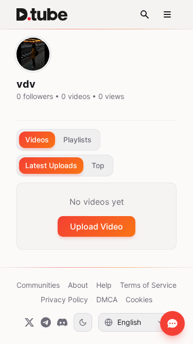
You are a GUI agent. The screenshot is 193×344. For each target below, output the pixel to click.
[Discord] (62, 322)
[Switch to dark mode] (83, 322)
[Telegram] (46, 322)
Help (104, 285)
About (78, 285)
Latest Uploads (51, 165)
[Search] (144, 14)
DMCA (106, 299)
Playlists (77, 139)
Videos (37, 139)
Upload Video (96, 226)
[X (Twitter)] (29, 322)
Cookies (139, 299)
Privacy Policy (64, 299)
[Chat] (172, 323)
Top (98, 165)
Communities (38, 285)
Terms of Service (148, 285)
